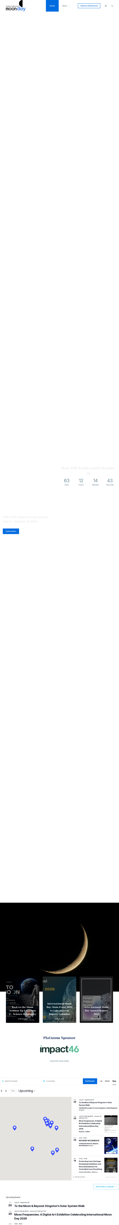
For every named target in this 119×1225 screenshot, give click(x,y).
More (64, 6)
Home (52, 6)
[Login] (106, 6)
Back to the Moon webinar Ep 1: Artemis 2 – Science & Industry (22, 1010)
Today (13, 1091)
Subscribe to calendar (105, 1187)
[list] (95, 1135)
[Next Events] (6, 1091)
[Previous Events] (1, 1091)
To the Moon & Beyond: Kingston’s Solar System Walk (49, 1206)
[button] (14, 1128)
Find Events (90, 1081)
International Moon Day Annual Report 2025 (96, 1010)
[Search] (112, 6)
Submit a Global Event (89, 6)
